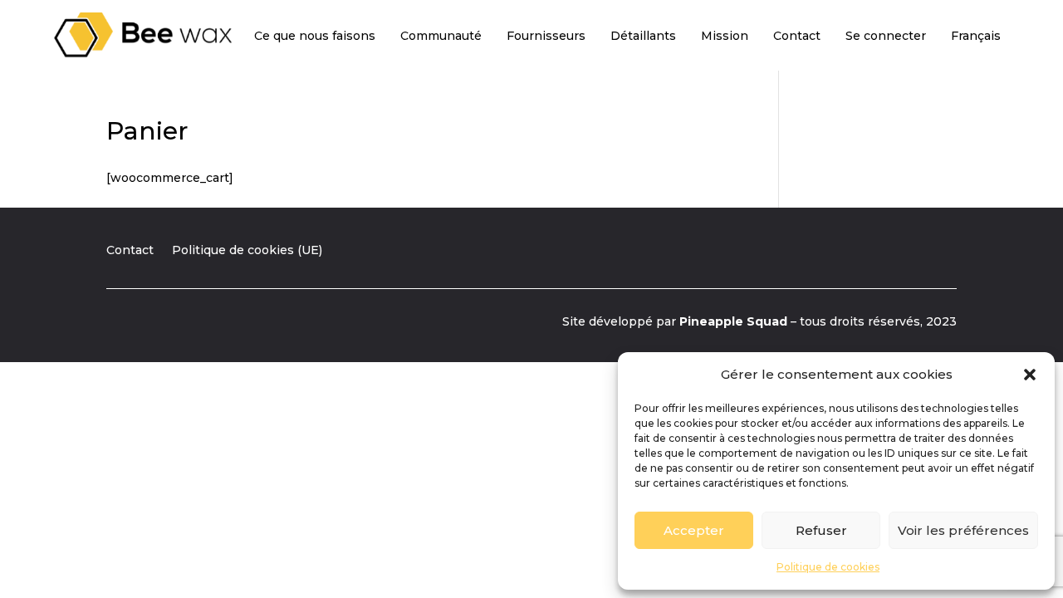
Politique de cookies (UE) (247, 250)
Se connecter (885, 36)
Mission (724, 36)
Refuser (821, 530)
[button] (1029, 374)
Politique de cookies (827, 567)
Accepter (694, 530)
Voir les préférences (963, 530)
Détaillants (643, 36)
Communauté (441, 36)
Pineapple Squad (733, 321)
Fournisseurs (546, 36)
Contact (797, 36)
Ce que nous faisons (314, 36)
